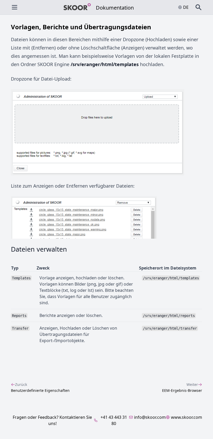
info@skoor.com (150, 417)
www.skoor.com (186, 417)
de (186, 7)
